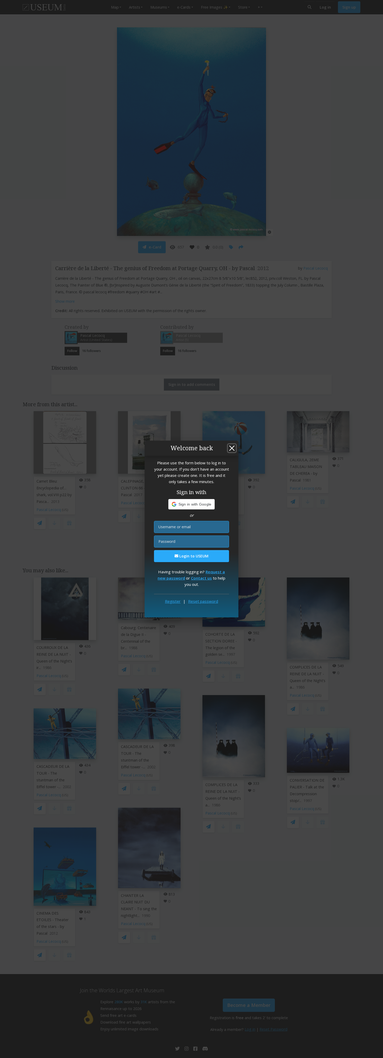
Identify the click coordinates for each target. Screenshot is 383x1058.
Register (173, 601)
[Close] (232, 448)
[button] (191, 504)
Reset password (203, 601)
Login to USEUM (193, 556)
